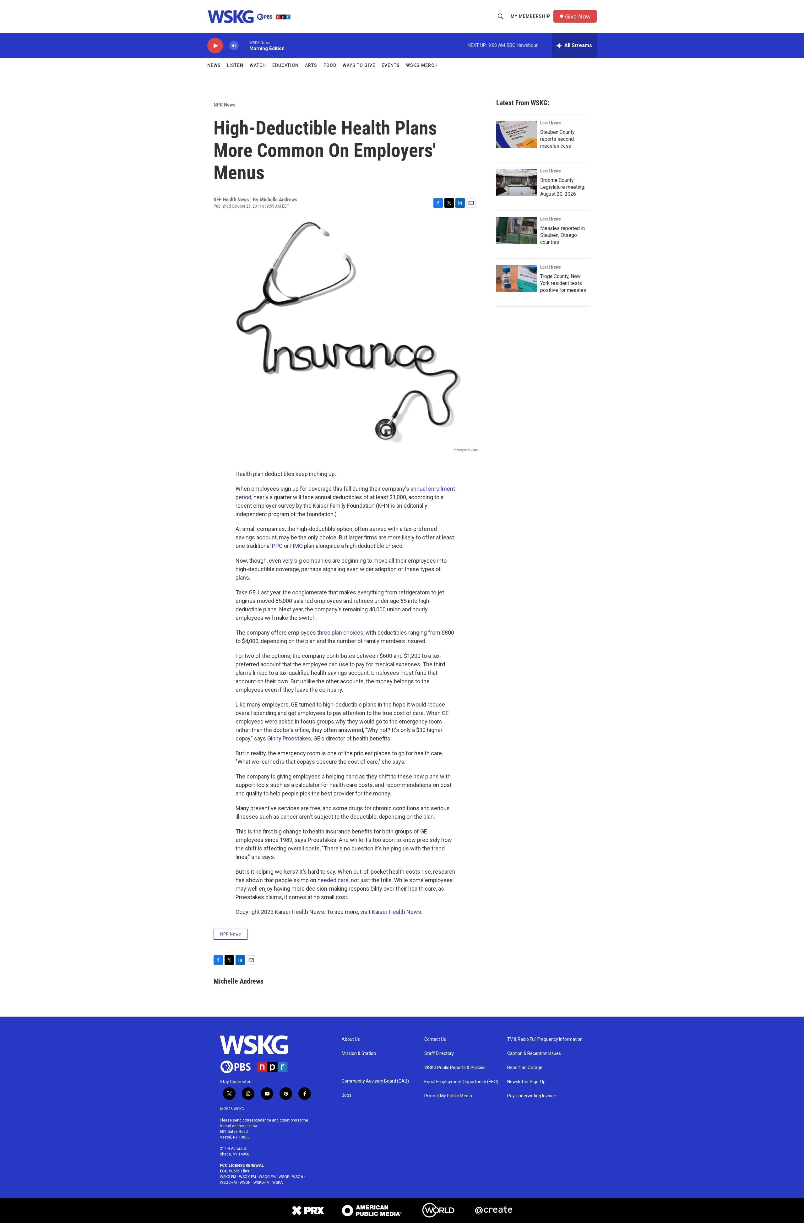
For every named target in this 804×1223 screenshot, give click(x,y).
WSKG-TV (261, 1182)
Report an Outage (524, 1067)
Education (285, 65)
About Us (351, 1039)
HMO (296, 546)
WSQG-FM (267, 1177)
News (214, 65)
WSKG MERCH (422, 65)
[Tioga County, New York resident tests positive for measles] (516, 278)
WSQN (245, 1182)
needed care (333, 880)
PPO (277, 546)
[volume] (234, 46)
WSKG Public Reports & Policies (455, 1067)
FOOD (329, 65)
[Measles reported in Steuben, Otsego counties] (516, 230)
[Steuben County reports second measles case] (516, 134)
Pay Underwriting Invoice (531, 1096)
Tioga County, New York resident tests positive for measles (563, 283)
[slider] (244, 45)
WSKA (277, 1182)
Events (391, 65)
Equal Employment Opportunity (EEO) (461, 1081)
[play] (215, 45)
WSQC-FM (228, 1182)
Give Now (577, 16)
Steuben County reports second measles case (557, 139)
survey (286, 505)
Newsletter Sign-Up (526, 1081)
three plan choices (340, 632)
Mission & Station (359, 1053)
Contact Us (435, 1039)
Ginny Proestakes (289, 738)
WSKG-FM (228, 1177)
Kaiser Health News (396, 912)
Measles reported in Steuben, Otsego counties (562, 235)
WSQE (284, 1177)
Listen (235, 65)
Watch (258, 65)
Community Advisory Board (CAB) (375, 1081)
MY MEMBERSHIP (530, 16)
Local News (550, 122)
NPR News (225, 104)
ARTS (311, 65)
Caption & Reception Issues (534, 1053)
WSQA (297, 1177)
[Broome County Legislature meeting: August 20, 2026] (516, 182)
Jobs (346, 1095)
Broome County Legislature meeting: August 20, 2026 (562, 187)
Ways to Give (359, 65)
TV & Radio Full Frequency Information (545, 1039)
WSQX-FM (247, 1177)
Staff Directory (439, 1053)
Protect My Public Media (448, 1096)
